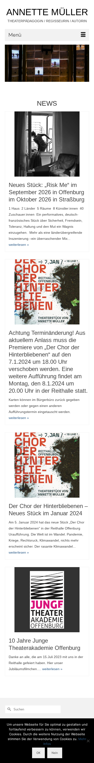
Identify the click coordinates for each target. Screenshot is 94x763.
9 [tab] (55, 72)
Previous (10, 63)
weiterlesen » (19, 245)
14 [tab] (84, 72)
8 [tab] (49, 72)
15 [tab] (47, 79)
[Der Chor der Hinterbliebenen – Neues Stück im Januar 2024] (47, 465)
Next (83, 63)
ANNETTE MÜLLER (47, 12)
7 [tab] (44, 72)
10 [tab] (61, 72)
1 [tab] (9, 72)
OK (38, 753)
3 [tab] (21, 72)
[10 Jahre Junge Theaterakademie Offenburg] (47, 599)
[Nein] (88, 740)
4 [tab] (26, 72)
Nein (55, 753)
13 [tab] (78, 72)
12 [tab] (73, 72)
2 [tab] (15, 72)
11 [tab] (67, 72)
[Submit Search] (8, 709)
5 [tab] (32, 72)
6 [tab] (38, 72)
